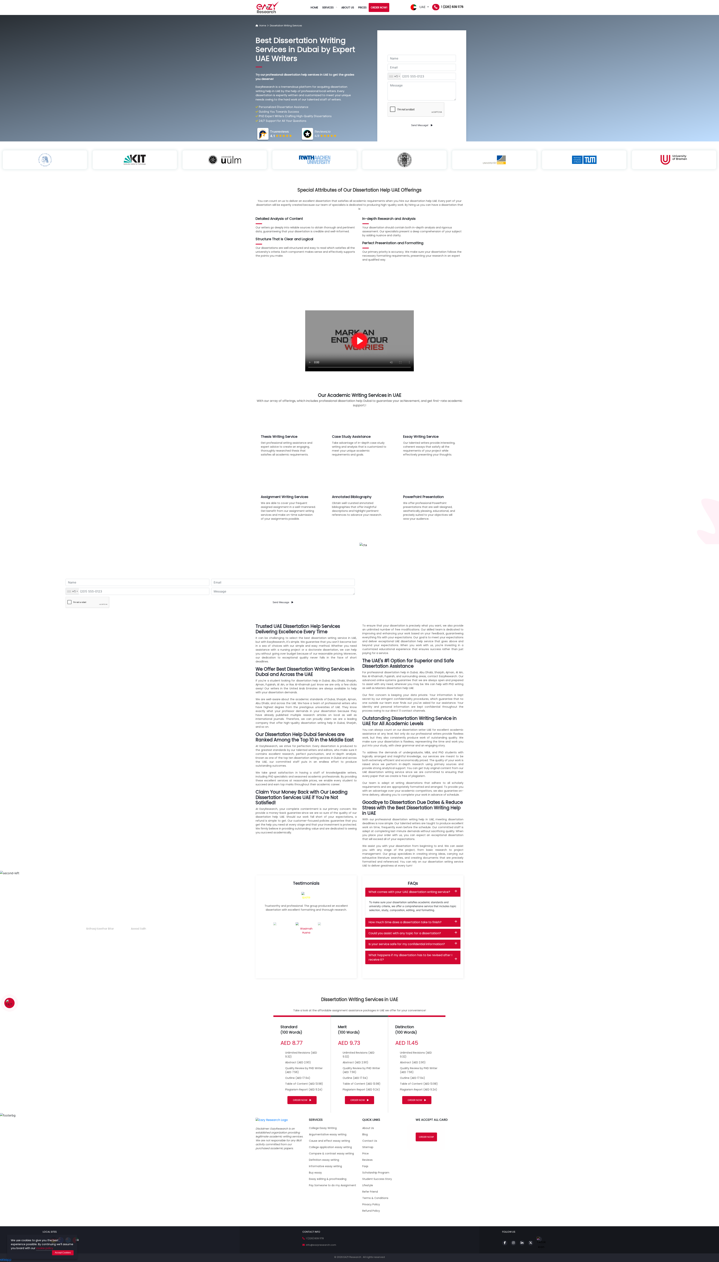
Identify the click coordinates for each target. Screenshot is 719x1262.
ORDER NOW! (379, 7)
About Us (368, 1128)
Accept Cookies (63, 1252)
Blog (365, 1134)
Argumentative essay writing (327, 1134)
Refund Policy (371, 1211)
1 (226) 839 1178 (452, 7)
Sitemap (367, 1147)
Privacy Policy (371, 1204)
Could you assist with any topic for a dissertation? (404, 933)
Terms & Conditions (375, 1198)
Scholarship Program (375, 1172)
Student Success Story (377, 1179)
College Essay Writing (323, 1128)
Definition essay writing (324, 1160)
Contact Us (369, 1141)
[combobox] (394, 76)
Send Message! (420, 125)
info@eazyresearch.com (320, 1244)
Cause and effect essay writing (329, 1141)
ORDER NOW (300, 1100)
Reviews (367, 1160)
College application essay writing (330, 1147)
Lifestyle (367, 1185)
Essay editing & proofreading (327, 1179)
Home (262, 25)
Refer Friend (370, 1192)
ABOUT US (347, 7)
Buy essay (315, 1172)
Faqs (365, 1166)
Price (365, 1153)
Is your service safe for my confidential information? (406, 944)
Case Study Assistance (351, 436)
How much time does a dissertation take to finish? (405, 922)
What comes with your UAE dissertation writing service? (409, 892)
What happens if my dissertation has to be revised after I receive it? (410, 957)
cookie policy (44, 1248)
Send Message (281, 602)
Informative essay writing (325, 1166)
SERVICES (328, 7)
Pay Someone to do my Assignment (332, 1185)
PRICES (362, 7)
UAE (422, 7)
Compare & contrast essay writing (331, 1153)
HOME (314, 7)
